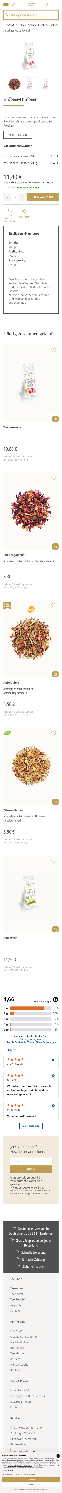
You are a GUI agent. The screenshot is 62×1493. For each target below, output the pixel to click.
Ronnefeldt (17, 1321)
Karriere (15, 1359)
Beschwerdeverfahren (24, 1439)
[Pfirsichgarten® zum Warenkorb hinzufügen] (55, 546)
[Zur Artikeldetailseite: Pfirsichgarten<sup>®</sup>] (31, 511)
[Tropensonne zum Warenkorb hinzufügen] (55, 419)
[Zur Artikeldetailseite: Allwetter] (31, 894)
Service (15, 1418)
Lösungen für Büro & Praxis (27, 1396)
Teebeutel (16, 1294)
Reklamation (18, 1444)
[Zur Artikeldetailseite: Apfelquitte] (31, 638)
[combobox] (31, 15)
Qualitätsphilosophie (23, 1337)
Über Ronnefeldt (20, 1390)
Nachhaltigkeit (19, 1342)
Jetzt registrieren (20, 1401)
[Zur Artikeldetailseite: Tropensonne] (31, 383)
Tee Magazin (18, 1353)
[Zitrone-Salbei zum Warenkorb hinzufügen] (55, 802)
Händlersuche (19, 1364)
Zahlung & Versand (22, 1433)
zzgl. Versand (47, 182)
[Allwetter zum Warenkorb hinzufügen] (55, 929)
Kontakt (15, 1311)
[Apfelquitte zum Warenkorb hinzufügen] (55, 674)
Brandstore (17, 1348)
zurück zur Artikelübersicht (17, 30)
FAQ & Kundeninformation (26, 1427)
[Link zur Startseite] (30, 4)
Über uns (16, 1331)
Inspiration (17, 1305)
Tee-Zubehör (18, 1299)
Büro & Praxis (19, 1381)
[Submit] (7, 15)
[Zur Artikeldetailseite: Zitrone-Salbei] (31, 766)
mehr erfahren (18, 135)
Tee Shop (16, 1279)
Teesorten (16, 1288)
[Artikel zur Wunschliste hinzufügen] (53, 350)
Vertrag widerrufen (25, 1451)
